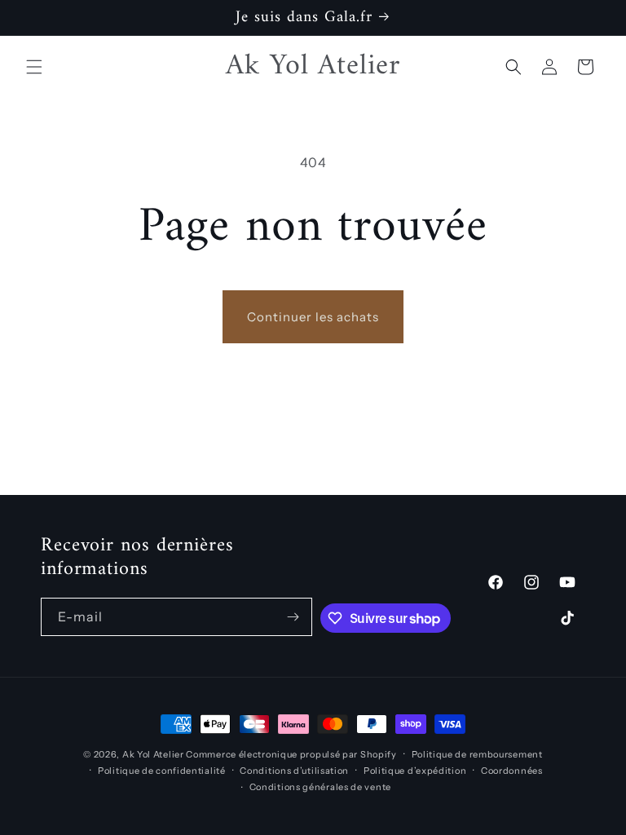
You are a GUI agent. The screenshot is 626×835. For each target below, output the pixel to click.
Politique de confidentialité (162, 770)
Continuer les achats (313, 317)
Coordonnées (512, 770)
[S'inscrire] (293, 617)
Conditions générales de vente (320, 787)
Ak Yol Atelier (154, 754)
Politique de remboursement (477, 754)
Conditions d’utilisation (294, 770)
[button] (34, 67)
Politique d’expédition (415, 770)
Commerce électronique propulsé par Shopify (291, 754)
